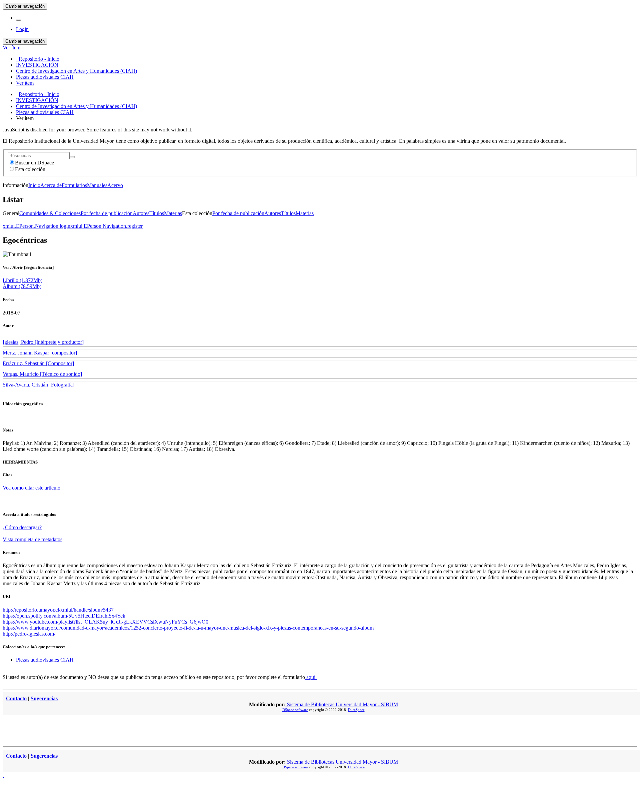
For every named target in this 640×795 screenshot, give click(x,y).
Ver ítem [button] (12, 47)
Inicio (34, 185)
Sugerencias (44, 698)
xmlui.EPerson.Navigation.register (106, 226)
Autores (141, 213)
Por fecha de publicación (107, 213)
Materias (173, 213)
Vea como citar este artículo (31, 488)
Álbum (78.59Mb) (22, 286)
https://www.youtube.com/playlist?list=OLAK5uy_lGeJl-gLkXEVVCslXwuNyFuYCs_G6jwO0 (105, 622)
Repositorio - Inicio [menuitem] (37, 59)
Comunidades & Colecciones (50, 213)
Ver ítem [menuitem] (25, 83)
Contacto (16, 698)
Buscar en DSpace (34, 162)
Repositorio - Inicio (39, 94)
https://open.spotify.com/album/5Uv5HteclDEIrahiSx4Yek (64, 616)
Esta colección (30, 169)
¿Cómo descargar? (22, 527)
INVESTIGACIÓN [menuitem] (37, 65)
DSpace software (295, 710)
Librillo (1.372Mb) (22, 280)
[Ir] (72, 157)
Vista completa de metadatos (32, 539)
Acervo (115, 185)
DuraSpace (356, 710)
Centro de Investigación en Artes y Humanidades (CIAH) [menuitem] (76, 71)
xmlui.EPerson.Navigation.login (36, 226)
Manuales (97, 185)
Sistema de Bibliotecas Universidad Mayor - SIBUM (342, 704)
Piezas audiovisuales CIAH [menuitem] (45, 77)
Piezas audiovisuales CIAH (45, 112)
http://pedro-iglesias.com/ (29, 634)
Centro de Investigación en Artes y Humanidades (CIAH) (76, 106)
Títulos (156, 213)
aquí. (311, 677)
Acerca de (51, 185)
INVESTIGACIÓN (37, 100)
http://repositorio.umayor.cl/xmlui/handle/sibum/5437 (58, 610)
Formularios (74, 185)
